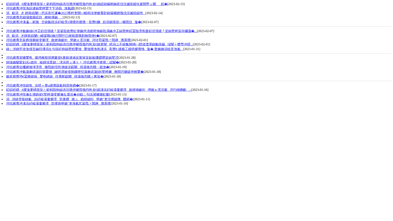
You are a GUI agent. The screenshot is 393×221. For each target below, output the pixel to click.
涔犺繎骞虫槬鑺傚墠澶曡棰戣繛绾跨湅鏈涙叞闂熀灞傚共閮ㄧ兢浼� (57, 67)
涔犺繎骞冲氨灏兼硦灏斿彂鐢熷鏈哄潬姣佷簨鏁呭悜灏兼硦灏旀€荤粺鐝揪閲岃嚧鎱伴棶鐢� (75, 71)
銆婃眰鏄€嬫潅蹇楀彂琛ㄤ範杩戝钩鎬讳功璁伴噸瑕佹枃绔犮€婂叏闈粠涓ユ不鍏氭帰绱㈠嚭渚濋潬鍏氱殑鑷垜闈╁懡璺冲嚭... (99, 44)
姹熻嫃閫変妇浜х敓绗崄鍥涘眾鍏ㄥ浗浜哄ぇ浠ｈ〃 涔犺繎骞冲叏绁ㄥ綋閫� (62, 62)
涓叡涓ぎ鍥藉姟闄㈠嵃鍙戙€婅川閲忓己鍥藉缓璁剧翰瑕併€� (52, 35)
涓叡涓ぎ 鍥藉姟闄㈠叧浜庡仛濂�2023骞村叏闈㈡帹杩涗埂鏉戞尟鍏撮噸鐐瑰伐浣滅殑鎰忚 (75, 13)
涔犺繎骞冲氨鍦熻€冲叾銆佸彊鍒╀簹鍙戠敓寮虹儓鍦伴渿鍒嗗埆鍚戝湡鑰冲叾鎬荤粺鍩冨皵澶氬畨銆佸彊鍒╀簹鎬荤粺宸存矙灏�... (101, 31)
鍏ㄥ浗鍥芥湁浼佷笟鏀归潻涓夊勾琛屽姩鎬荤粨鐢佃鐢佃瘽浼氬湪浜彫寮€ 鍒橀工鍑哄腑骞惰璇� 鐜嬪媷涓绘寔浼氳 (94, 49)
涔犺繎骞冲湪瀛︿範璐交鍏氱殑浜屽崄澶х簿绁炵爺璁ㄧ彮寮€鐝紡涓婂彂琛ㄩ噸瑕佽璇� (73, 22)
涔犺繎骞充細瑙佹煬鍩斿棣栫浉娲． (34, 17)
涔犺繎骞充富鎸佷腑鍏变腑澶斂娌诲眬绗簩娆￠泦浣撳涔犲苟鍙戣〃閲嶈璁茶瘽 (68, 40)
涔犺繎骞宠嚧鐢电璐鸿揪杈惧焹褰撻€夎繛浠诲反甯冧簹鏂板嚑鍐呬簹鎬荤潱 (62, 57)
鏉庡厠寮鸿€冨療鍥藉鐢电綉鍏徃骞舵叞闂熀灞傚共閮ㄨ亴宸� (55, 76)
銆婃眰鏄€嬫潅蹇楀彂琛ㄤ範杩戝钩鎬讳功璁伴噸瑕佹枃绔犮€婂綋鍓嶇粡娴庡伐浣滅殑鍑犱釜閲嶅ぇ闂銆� (86, 4)
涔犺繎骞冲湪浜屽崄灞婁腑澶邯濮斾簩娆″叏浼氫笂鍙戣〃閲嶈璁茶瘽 (58, 103)
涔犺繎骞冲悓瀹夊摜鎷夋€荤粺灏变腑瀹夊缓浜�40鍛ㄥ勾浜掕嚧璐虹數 (57, 94)
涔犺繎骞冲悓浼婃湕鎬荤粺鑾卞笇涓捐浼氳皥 (40, 8)
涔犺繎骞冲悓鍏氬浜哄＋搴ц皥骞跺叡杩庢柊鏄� (42, 85)
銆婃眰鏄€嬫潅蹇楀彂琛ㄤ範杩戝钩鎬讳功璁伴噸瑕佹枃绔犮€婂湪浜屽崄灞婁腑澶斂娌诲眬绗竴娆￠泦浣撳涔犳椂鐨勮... (98, 89)
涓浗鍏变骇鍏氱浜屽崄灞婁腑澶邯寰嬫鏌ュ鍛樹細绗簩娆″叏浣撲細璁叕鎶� (69, 99)
